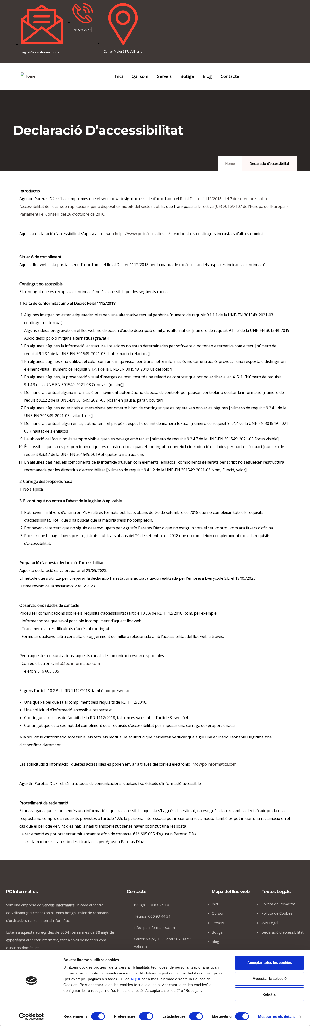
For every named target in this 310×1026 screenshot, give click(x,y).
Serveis (164, 76)
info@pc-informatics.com (77, 663)
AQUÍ (136, 979)
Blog (207, 76)
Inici (119, 76)
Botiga (187, 76)
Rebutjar (269, 994)
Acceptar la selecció (270, 978)
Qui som (140, 76)
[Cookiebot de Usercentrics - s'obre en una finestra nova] (31, 1016)
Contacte (230, 76)
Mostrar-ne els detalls (276, 1016)
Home (230, 163)
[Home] (28, 76)
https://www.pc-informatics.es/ (142, 233)
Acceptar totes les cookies (269, 962)
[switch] (146, 1016)
